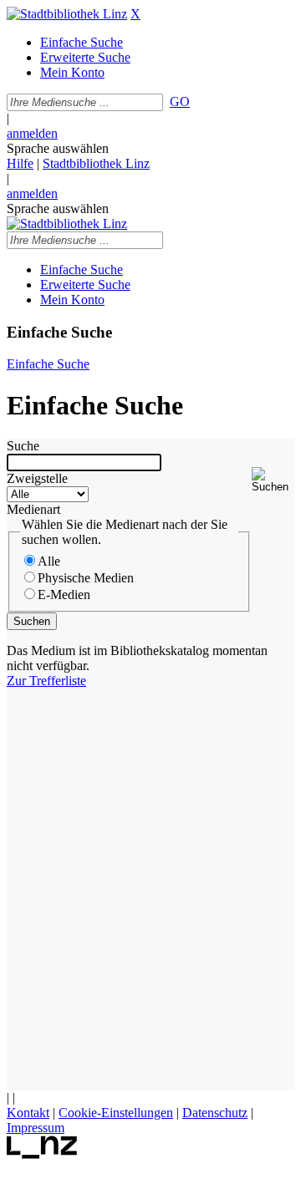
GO (180, 101)
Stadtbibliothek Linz (96, 163)
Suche (23, 446)
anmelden (32, 133)
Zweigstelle (37, 478)
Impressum (35, 1127)
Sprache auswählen (58, 148)
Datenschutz (214, 1112)
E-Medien (64, 594)
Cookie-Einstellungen (116, 1112)
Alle (49, 561)
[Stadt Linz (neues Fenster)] (42, 1154)
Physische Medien (86, 578)
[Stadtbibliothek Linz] (67, 14)
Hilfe (20, 163)
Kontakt (28, 1112)
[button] (273, 480)
